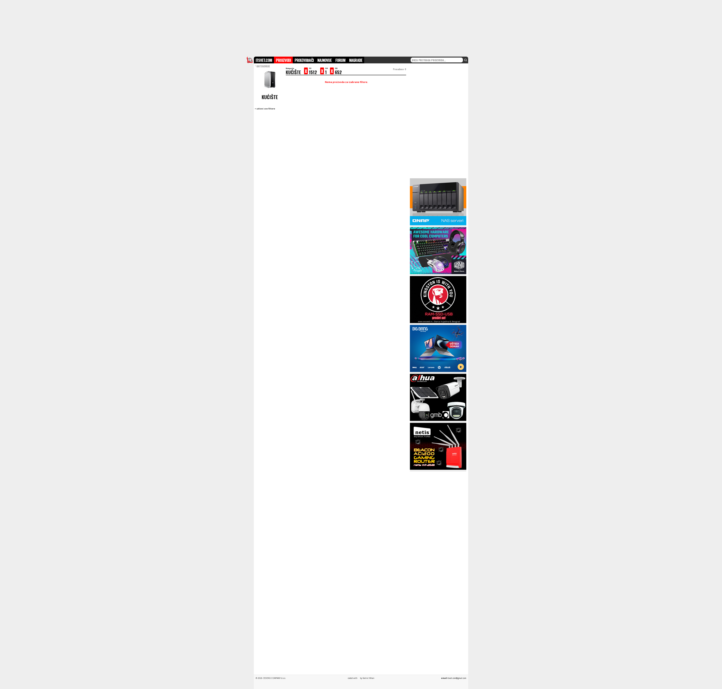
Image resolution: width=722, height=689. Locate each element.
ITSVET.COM (264, 60)
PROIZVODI (283, 60)
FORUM (340, 60)
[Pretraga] (465, 59)
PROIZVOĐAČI (304, 60)
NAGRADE (355, 60)
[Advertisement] (361, 28)
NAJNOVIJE (324, 60)
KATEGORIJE (262, 66)
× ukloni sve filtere (265, 108)
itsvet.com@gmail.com (456, 678)
